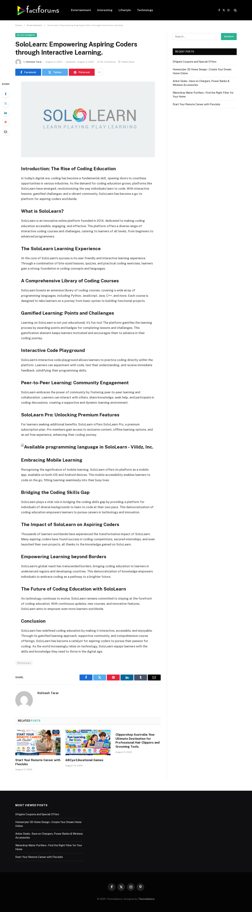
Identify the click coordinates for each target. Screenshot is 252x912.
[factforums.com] (38, 10)
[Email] (5, 131)
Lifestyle (125, 10)
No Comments (108, 62)
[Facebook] (5, 94)
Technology (145, 10)
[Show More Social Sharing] (99, 72)
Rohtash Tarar (34, 62)
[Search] (235, 10)
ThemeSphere (146, 899)
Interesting (104, 10)
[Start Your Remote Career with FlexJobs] (38, 742)
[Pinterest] (5, 122)
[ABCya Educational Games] (88, 742)
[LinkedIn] (5, 113)
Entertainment (81, 10)
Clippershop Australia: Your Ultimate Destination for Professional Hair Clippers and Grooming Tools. (137, 740)
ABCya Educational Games (84, 760)
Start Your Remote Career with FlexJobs (37, 762)
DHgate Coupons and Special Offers (194, 61)
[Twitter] (5, 103)
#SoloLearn (24, 663)
